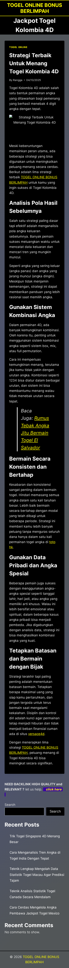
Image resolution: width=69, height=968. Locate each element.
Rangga (17, 80)
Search (10, 805)
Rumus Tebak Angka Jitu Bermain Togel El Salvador (35, 432)
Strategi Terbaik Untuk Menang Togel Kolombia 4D (34, 63)
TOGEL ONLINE (18, 47)
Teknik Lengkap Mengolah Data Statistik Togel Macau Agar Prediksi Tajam (37, 874)
